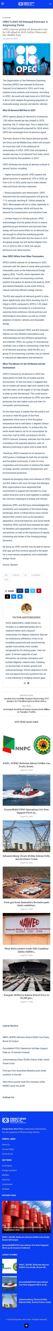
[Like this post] (21, 591)
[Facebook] (26, 1326)
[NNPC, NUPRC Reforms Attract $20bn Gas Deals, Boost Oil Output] (26, 743)
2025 (6, 575)
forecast (16, 575)
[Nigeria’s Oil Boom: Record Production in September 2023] (26, 1217)
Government (7, 1184)
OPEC (6, 580)
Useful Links (8, 1139)
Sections (7, 1160)
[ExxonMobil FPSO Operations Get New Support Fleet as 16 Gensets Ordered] (26, 790)
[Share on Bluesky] (13, 596)
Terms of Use (7, 1154)
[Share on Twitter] (32, 591)
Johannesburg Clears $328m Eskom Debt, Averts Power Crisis (35, 1300)
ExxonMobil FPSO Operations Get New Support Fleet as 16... (33, 1283)
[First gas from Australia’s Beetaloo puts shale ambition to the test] (26, 882)
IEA (25, 575)
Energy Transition (9, 1170)
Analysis (5, 1189)
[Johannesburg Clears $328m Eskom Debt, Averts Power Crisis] (26, 836)
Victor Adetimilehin (26, 617)
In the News (7, 1166)
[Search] (50, 4)
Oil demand (35, 575)
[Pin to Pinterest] (38, 591)
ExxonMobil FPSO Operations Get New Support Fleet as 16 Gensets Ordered (25, 1246)
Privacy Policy (8, 1149)
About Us (6, 1145)
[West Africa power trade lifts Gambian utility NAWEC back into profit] (26, 929)
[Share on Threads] (7, 596)
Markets (5, 1175)
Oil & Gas (6, 1180)
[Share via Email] (20, 596)
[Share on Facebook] (27, 591)
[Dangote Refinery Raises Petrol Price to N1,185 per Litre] (26, 975)
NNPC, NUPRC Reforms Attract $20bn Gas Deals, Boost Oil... (34, 1266)
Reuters (14, 564)
